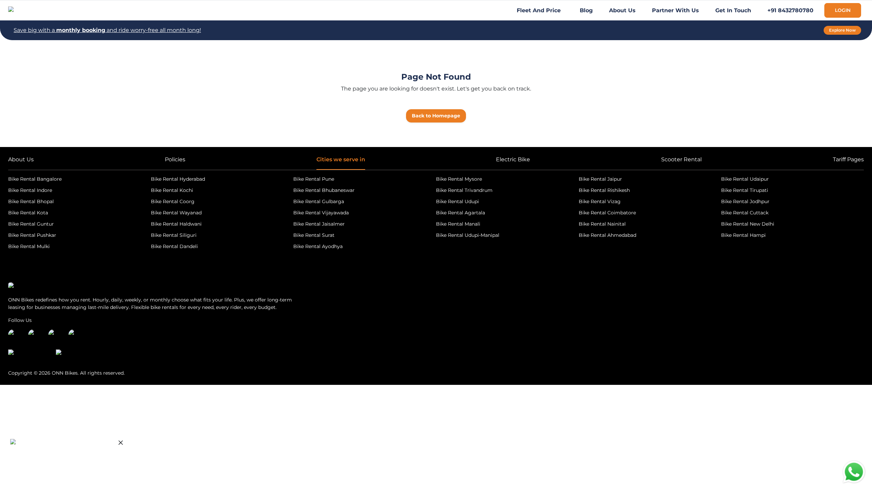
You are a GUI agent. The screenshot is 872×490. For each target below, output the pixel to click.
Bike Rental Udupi (457, 201)
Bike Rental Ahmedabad (607, 235)
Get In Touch (733, 10)
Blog (586, 10)
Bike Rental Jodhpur (745, 201)
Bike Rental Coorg (172, 201)
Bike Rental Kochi (172, 190)
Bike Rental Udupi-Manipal (467, 235)
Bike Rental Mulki (29, 246)
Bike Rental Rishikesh (604, 190)
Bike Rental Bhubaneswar (324, 190)
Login (843, 10)
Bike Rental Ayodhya (318, 246)
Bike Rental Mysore (459, 179)
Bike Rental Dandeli (174, 246)
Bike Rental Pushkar (32, 235)
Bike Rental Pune (313, 179)
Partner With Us (675, 10)
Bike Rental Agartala (460, 213)
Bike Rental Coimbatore (607, 213)
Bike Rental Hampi (743, 235)
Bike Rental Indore (30, 190)
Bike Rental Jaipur (600, 179)
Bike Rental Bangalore (35, 179)
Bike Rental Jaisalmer (319, 224)
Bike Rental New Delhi (747, 224)
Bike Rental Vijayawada (321, 213)
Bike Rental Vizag (600, 201)
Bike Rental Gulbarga (318, 201)
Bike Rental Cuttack (744, 213)
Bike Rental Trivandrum (464, 190)
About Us (622, 10)
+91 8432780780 (790, 10)
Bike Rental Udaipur (745, 179)
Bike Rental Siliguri (174, 235)
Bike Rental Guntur (31, 224)
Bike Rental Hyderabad (178, 179)
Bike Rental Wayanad (176, 213)
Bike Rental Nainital (602, 224)
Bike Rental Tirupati (744, 190)
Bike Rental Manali (458, 224)
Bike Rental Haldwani (176, 224)
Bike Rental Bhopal (31, 201)
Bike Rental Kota (28, 213)
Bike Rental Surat (313, 235)
